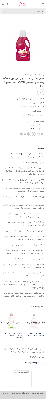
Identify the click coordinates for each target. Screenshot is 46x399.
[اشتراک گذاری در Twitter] (34, 134)
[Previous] (44, 326)
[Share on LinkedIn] (21, 134)
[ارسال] (4, 11)
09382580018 (34, 357)
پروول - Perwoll (36, 129)
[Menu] (42, 4)
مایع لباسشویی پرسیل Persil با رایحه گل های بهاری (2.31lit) (12, 335)
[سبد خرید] (3, 4)
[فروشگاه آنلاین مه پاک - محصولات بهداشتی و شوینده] (23, 4)
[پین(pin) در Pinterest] (25, 134)
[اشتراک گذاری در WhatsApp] (42, 134)
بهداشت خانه (39, 75)
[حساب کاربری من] (7, 4)
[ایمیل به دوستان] (29, 134)
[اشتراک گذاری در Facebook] (38, 134)
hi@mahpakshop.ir (31, 363)
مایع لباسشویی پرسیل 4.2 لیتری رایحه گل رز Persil (35, 334)
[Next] (1, 326)
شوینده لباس (27, 75)
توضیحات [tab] (41, 148)
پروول (23, 154)
